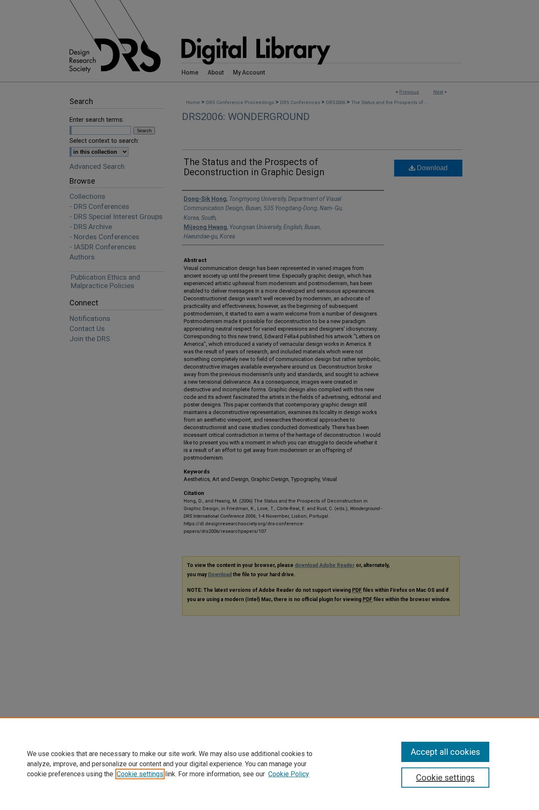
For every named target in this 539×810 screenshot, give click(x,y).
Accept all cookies (445, 752)
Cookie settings (140, 774)
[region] (269, 763)
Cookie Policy (288, 774)
